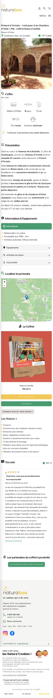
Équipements (12, 247)
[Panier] (49, 8)
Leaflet (49, 320)
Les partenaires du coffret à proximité (26, 564)
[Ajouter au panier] (30, 356)
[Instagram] (5, 633)
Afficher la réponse (13, 541)
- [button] (4, 285)
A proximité (11, 262)
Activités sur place (14, 255)
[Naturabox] (11, 8)
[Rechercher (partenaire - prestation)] (44, 8)
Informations (12, 226)
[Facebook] (12, 633)
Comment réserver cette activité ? (18, 412)
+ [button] (4, 281)
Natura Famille (26, 385)
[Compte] (39, 8)
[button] (22, 356)
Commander (26, 404)
